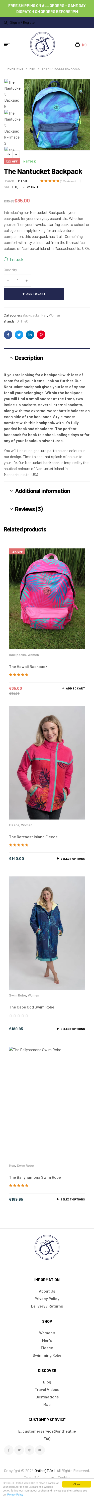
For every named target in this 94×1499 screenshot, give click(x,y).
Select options (72, 858)
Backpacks (31, 315)
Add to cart (35, 293)
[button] (81, 89)
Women (54, 315)
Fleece (14, 825)
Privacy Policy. (15, 1494)
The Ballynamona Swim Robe (35, 1177)
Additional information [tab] (42, 490)
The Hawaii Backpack (28, 666)
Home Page (15, 68)
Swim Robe (17, 995)
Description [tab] (29, 357)
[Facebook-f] (9, 1450)
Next (16, 154)
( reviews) (67, 181)
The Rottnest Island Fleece (33, 836)
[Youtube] (40, 1450)
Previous (9, 154)
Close (76, 1484)
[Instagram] (29, 1450)
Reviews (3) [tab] (29, 508)
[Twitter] (19, 1450)
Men (32, 68)
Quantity (10, 270)
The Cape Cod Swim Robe (31, 1006)
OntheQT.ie (44, 1470)
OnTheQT (23, 181)
